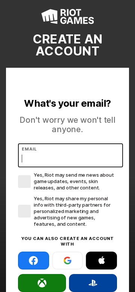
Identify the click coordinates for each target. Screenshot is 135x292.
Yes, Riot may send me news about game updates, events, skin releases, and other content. (74, 181)
